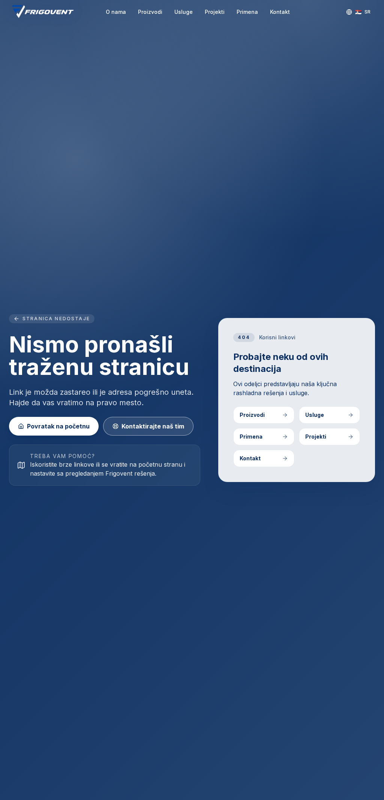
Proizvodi (150, 12)
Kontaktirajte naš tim (153, 426)
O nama (116, 12)
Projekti (215, 12)
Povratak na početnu (58, 426)
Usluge (183, 12)
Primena (247, 12)
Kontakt (280, 12)
